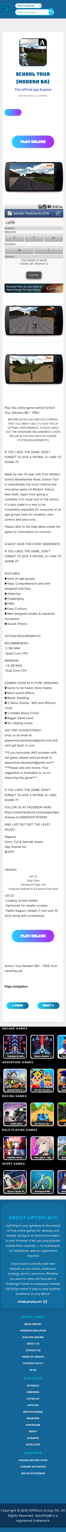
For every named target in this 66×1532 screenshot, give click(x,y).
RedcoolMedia (33, 1411)
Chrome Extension (33, 1466)
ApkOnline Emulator (33, 1460)
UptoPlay (33, 1398)
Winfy (33, 1431)
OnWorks (33, 1392)
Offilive (32, 1405)
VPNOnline (33, 1425)
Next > (48, 1005)
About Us (33, 1343)
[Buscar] (51, 11)
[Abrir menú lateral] (6, 9)
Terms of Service (33, 1356)
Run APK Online (33, 1337)
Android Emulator (33, 1330)
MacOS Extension (33, 1473)
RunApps (33, 1438)
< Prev (17, 1005)
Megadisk (33, 1418)
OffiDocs (33, 1385)
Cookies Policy (33, 1363)
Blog (33, 1369)
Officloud (33, 1444)
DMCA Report (33, 1324)
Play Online (33, 141)
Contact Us (33, 1350)
